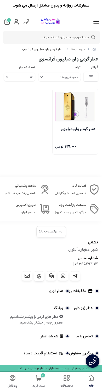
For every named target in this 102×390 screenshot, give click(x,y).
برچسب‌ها (78, 49)
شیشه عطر (49, 336)
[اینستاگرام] (63, 276)
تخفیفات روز (76, 291)
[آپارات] (39, 276)
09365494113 (86, 264)
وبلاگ (58, 308)
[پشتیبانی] (51, 276)
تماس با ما (84, 336)
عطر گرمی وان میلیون (78, 129)
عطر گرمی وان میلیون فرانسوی (42, 49)
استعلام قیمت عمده (40, 353)
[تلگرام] (75, 276)
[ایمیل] (27, 276)
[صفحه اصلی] (94, 49)
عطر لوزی (55, 291)
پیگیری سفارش (81, 353)
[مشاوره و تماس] (92, 361)
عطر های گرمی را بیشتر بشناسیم (34, 317)
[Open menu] (96, 21)
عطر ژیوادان (83, 308)
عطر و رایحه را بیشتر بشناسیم (41, 322)
